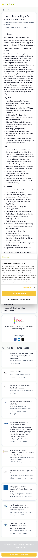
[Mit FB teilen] (15, 339)
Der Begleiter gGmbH (16, 439)
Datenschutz (8, 545)
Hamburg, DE (14, 27)
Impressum (30, 545)
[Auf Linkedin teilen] (19, 339)
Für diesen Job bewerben (19, 555)
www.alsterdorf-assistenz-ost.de (14, 308)
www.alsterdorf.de (10, 310)
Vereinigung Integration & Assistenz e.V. (21, 494)
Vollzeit (27, 374)
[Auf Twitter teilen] (22, 339)
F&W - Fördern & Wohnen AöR (18, 512)
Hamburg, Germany (28, 360)
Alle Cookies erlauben (19, 293)
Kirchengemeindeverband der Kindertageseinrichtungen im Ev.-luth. (20, 407)
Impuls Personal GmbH (16, 374)
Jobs (15, 545)
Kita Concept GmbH (15, 360)
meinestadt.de (14, 390)
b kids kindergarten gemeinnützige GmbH (21, 475)
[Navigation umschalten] (35, 3)
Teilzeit (7, 27)
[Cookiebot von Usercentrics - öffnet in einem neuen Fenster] (28, 257)
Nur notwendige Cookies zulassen (19, 299)
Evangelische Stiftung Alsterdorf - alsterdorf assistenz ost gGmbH (19, 23)
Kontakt (21, 545)
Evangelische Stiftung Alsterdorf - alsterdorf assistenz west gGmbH (22, 458)
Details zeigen (27, 287)
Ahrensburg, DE (21, 411)
